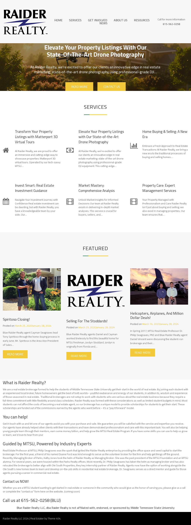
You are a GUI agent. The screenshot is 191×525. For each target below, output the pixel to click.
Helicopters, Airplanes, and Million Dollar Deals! (156, 315)
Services (75, 20)
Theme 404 (54, 518)
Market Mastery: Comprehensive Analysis (97, 188)
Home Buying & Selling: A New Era (164, 134)
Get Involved (97, 20)
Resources (142, 20)
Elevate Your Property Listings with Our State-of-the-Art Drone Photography (101, 136)
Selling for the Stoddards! (86, 320)
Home (58, 20)
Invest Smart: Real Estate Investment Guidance (34, 188)
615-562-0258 (171, 24)
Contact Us (111, 86)
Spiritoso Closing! (16, 319)
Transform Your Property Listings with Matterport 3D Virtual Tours (36, 136)
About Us (120, 20)
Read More (79, 86)
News (103, 23)
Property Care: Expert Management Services (159, 188)
